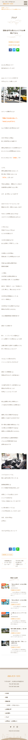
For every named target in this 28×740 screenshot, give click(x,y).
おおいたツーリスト (12, 739)
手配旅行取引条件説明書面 (14, 730)
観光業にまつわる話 (14, 42)
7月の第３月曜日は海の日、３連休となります (19, 563)
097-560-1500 (15, 684)
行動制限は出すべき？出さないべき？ (8, 562)
